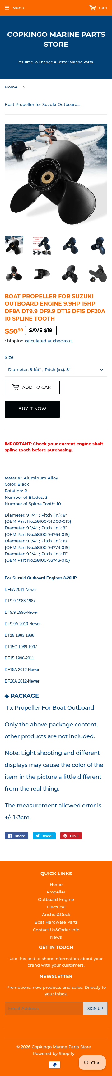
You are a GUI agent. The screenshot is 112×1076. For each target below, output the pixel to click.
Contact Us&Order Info (56, 929)
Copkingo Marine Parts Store (56, 39)
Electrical (56, 906)
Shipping (14, 340)
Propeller (56, 891)
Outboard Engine (56, 899)
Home (11, 86)
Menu (18, 7)
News (56, 937)
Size (9, 357)
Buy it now (32, 409)
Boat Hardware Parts (56, 922)
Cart (102, 7)
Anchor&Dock (56, 914)
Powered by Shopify (53, 1053)
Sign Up (95, 1008)
